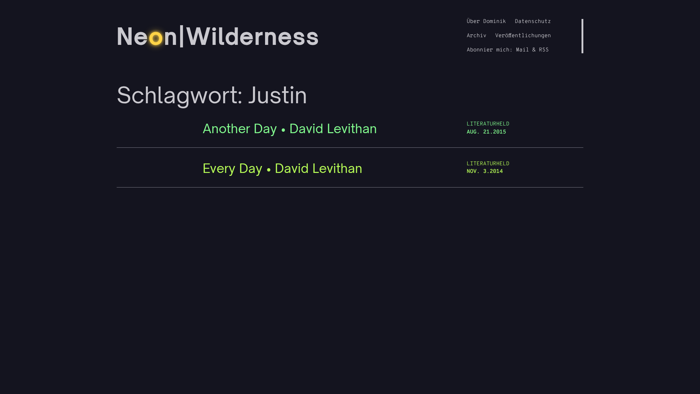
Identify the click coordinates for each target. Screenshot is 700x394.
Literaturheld (488, 124)
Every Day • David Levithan (282, 168)
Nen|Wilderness (218, 36)
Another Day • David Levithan (290, 128)
